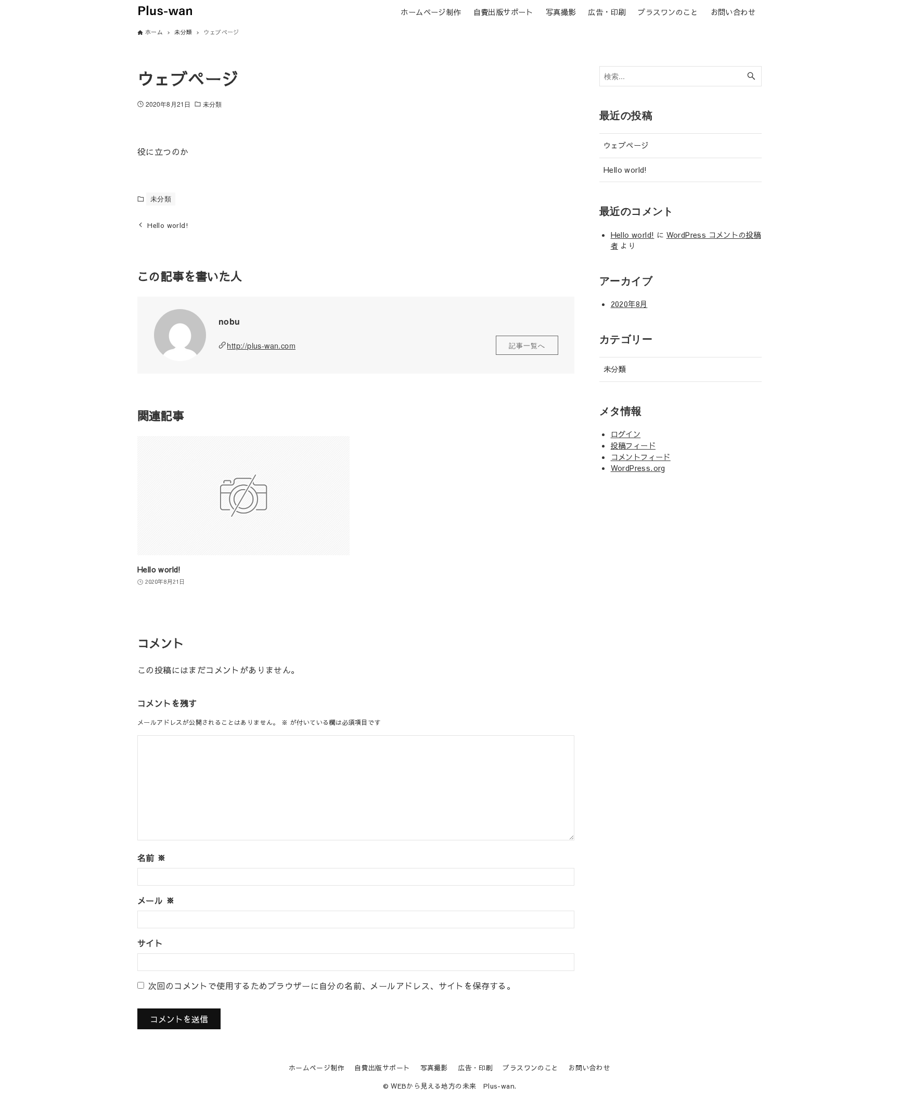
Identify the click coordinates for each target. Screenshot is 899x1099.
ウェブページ (625, 145)
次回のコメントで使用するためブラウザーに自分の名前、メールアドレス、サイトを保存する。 (331, 985)
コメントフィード (641, 457)
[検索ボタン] (751, 76)
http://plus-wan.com (261, 345)
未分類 (212, 103)
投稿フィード (633, 445)
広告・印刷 (475, 1067)
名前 (151, 857)
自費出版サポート (382, 1067)
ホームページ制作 (316, 1067)
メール (156, 900)
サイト (150, 943)
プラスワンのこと (530, 1067)
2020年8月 (629, 304)
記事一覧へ (527, 345)
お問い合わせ (589, 1067)
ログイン (626, 434)
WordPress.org (638, 468)
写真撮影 (434, 1067)
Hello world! (625, 169)
